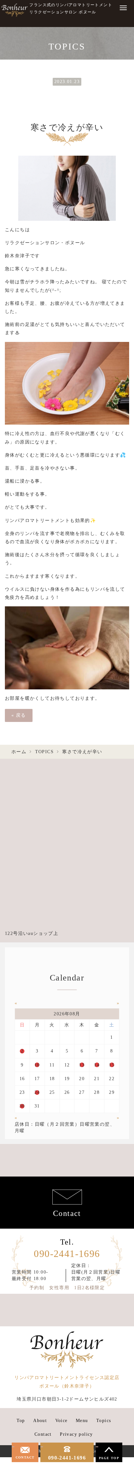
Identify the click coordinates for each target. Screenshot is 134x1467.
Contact (67, 1213)
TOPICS (44, 751)
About (40, 1420)
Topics (103, 1420)
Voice (61, 1420)
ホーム (18, 751)
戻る (18, 715)
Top (21, 1420)
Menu (82, 1420)
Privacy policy (76, 1434)
